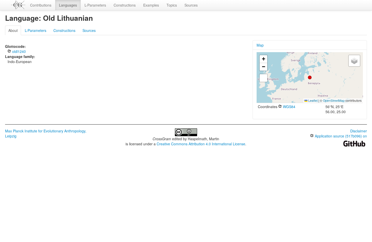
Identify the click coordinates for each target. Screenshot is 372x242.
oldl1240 (18, 51)
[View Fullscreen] (263, 78)
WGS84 (288, 106)
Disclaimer (358, 130)
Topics (172, 5)
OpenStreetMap (334, 100)
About (13, 30)
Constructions (125, 5)
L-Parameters (95, 5)
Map (260, 45)
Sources (191, 5)
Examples (151, 5)
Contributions (40, 5)
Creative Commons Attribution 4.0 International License (201, 143)
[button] (309, 77)
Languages (68, 5)
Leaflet (312, 100)
